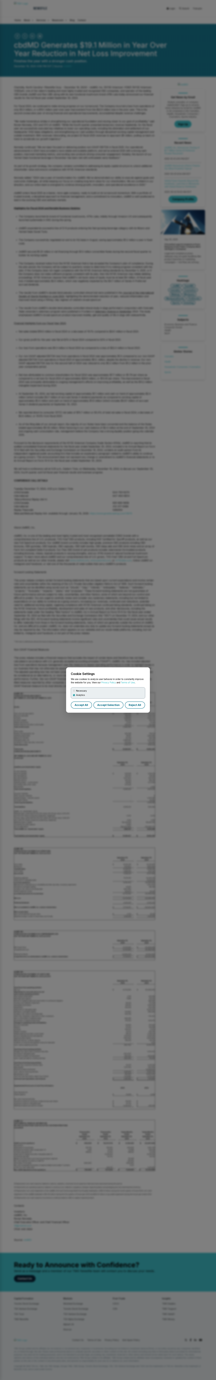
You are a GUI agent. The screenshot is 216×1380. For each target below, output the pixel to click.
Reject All (135, 705)
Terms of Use (128, 682)
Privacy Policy (108, 682)
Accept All (81, 705)
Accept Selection (108, 705)
